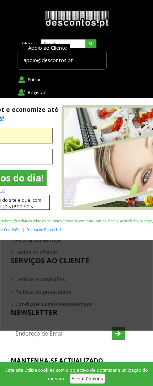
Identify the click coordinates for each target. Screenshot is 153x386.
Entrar (34, 79)
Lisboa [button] (25, 43)
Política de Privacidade (44, 229)
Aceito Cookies (87, 378)
